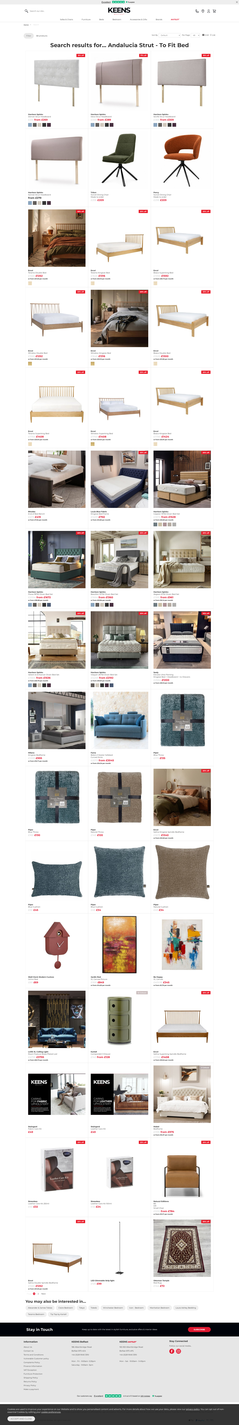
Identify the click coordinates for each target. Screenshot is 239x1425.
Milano (36, 754)
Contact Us (28, 1351)
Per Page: (186, 35)
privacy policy (193, 1409)
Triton (100, 194)
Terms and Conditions (33, 1355)
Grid (207, 35)
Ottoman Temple (161, 1281)
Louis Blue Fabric (100, 513)
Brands (159, 19)
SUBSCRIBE (199, 1329)
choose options (119, 1063)
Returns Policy (30, 1381)
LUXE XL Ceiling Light (42, 1053)
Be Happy (158, 978)
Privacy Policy (30, 1385)
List (213, 35)
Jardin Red (99, 978)
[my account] (208, 11)
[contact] (197, 11)
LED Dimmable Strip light (102, 1280)
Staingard (35, 1128)
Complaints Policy (32, 1362)
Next (43, 1294)
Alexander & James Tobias (40, 1308)
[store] (203, 11)
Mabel (158, 1128)
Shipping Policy (31, 1378)
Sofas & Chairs (66, 19)
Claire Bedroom (65, 1308)
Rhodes (36, 513)
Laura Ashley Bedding (186, 1308)
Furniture (86, 19)
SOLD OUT (182, 689)
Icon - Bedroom (136, 1308)
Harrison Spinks (39, 115)
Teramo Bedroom (36, 1314)
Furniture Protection (33, 1374)
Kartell (101, 1053)
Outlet (175, 19)
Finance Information (33, 1366)
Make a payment (31, 1389)
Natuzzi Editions (161, 1204)
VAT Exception (30, 1370)
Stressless (38, 1202)
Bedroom (117, 19)
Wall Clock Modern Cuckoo (41, 978)
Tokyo (82, 1308)
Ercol (37, 271)
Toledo (94, 1308)
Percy (162, 194)
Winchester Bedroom (113, 1308)
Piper (158, 754)
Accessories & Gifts (138, 19)
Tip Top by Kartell (58, 1314)
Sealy (171, 674)
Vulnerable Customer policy (36, 1358)
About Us (28, 1347)
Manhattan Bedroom (159, 1308)
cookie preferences (51, 1412)
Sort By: (155, 35)
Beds (101, 19)
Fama (102, 755)
